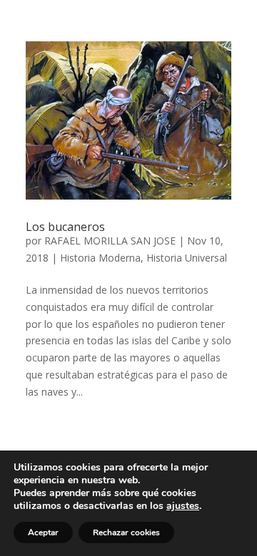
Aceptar (43, 532)
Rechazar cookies (126, 532)
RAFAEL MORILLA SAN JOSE (110, 240)
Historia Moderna (100, 257)
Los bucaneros (65, 227)
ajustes (182, 506)
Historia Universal (186, 257)
